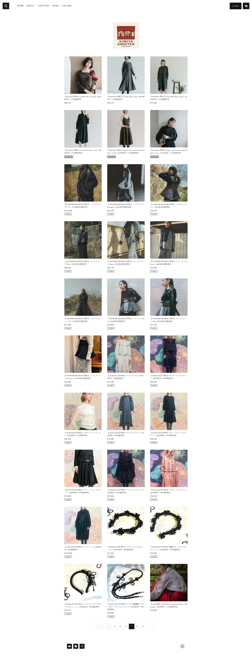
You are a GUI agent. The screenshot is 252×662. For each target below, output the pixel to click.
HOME (20, 6)
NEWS (55, 6)
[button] (236, 6)
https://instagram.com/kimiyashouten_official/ (182, 646)
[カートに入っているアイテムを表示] (246, 6)
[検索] (6, 6)
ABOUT (31, 6)
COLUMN (67, 6)
